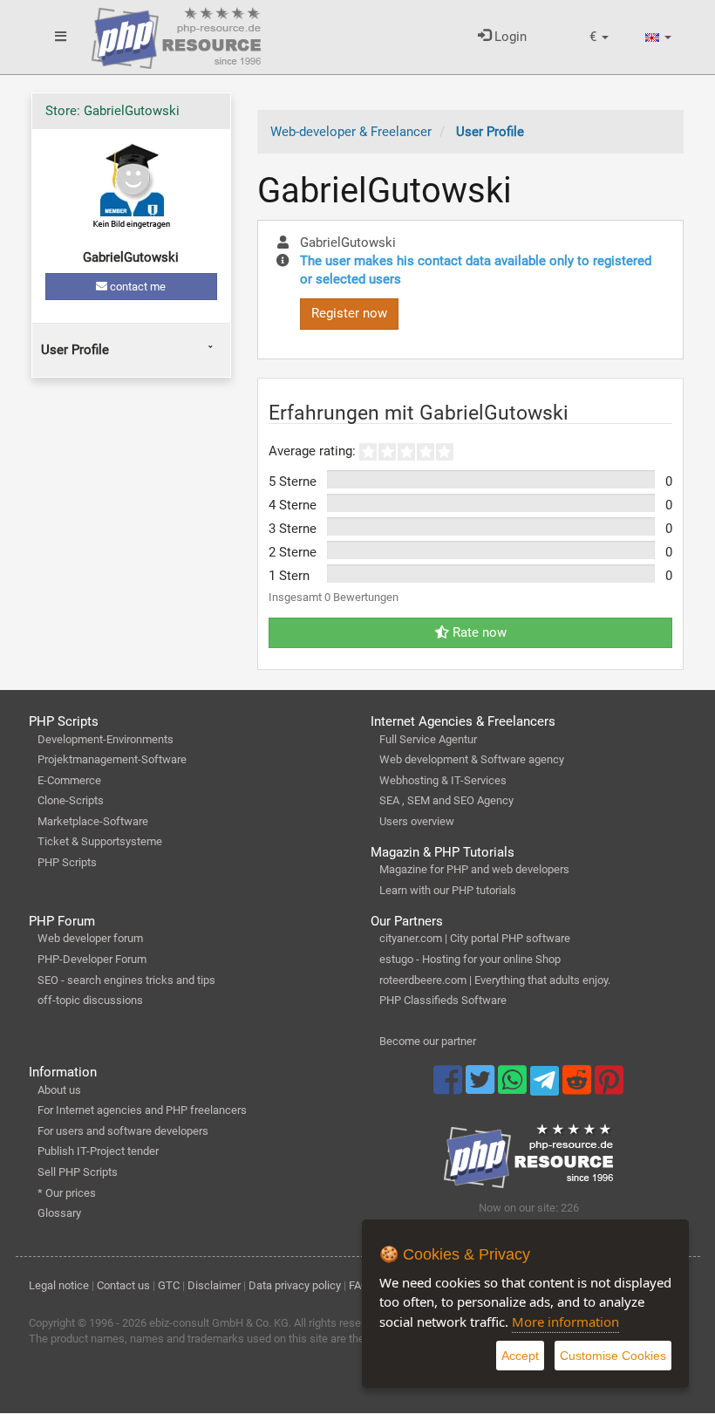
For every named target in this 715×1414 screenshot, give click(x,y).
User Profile (75, 350)
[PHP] (176, 35)
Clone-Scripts (70, 800)
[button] (599, 37)
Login (509, 36)
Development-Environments (105, 739)
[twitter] (482, 1088)
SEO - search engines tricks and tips (126, 980)
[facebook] (449, 1088)
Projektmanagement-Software (112, 759)
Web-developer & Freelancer (351, 132)
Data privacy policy (295, 1285)
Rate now (478, 632)
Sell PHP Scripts (77, 1171)
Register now (349, 313)
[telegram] (546, 1085)
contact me (136, 286)
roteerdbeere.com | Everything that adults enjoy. (494, 980)
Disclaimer (214, 1285)
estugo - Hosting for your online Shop (470, 959)
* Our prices (66, 1192)
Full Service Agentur (428, 739)
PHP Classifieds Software (443, 1000)
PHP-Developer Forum (91, 959)
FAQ (359, 1285)
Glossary (59, 1212)
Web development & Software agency (471, 759)
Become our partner (427, 1041)
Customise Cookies (613, 1356)
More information (565, 1321)
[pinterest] (609, 1088)
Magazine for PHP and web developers (474, 869)
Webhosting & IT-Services (443, 780)
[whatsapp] (514, 1088)
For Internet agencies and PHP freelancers (142, 1110)
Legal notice (59, 1285)
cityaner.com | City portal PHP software (474, 938)
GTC (169, 1285)
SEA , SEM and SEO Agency (446, 800)
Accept (520, 1356)
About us (59, 1089)
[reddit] (578, 1088)
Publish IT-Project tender (98, 1151)
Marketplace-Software (92, 821)
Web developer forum (90, 938)
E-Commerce (69, 780)
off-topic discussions (90, 1000)
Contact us (123, 1285)
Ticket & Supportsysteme (99, 841)
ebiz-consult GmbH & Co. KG (219, 1322)
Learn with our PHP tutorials (447, 890)
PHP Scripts (67, 862)
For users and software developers (122, 1130)
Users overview (416, 821)
